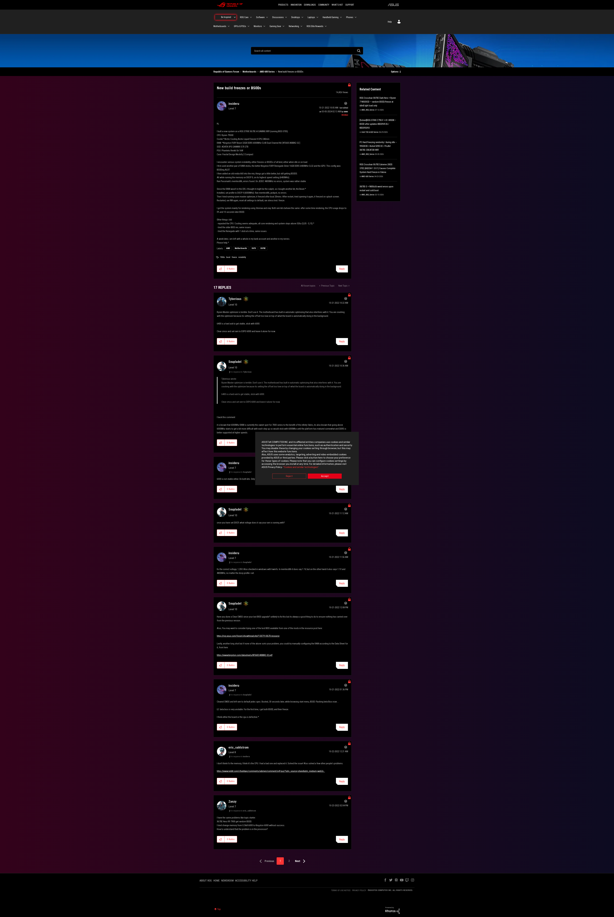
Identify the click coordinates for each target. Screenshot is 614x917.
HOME (216, 880)
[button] (220, 269)
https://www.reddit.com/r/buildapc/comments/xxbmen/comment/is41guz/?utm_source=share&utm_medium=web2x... (271, 771)
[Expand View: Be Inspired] (234, 17)
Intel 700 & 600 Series (370, 132)
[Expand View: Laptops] (317, 17)
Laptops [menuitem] (311, 17)
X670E (263, 248)
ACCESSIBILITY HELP (246, 880)
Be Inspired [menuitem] (226, 17)
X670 (254, 248)
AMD (228, 248)
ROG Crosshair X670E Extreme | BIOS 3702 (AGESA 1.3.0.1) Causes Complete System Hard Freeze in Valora (377, 168)
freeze (234, 257)
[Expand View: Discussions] (286, 17)
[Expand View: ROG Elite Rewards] (325, 26)
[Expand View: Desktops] (302, 17)
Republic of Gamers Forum (226, 71)
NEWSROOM (227, 880)
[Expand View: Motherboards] (228, 26)
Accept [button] (325, 476)
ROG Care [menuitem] (244, 17)
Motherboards (249, 71)
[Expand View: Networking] (301, 26)
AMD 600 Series (267, 71)
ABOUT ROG (206, 880)
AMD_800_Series (368, 110)
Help (390, 21)
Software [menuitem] (260, 17)
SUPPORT (349, 5)
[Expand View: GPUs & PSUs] (248, 26)
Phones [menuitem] (349, 17)
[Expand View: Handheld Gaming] (340, 17)
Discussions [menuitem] (278, 17)
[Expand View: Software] (267, 17)
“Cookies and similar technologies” (301, 467)
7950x (222, 257)
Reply (342, 268)
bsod (228, 257)
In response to (241, 372)
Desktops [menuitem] (295, 17)
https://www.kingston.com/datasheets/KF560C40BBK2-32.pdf (244, 655)
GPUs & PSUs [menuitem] (240, 26)
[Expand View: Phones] (355, 17)
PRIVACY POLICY (359, 890)
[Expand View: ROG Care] (250, 17)
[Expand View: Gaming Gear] (283, 26)
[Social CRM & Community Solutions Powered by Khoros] (392, 910)
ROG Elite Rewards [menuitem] (315, 26)
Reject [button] (289, 476)
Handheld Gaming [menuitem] (330, 17)
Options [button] (394, 71)
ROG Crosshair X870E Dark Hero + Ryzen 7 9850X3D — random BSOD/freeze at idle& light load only (378, 102)
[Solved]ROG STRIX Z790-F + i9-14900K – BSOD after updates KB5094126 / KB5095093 (378, 124)
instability (242, 257)
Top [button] (219, 909)
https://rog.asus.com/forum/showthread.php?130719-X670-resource (248, 636)
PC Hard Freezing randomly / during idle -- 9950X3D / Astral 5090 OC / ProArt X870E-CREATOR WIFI (378, 146)
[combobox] (307, 51)
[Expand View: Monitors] (264, 26)
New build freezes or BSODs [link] (290, 71)
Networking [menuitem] (294, 26)
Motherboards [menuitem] (219, 26)
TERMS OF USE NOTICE (340, 890)
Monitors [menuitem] (258, 26)
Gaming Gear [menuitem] (275, 26)
